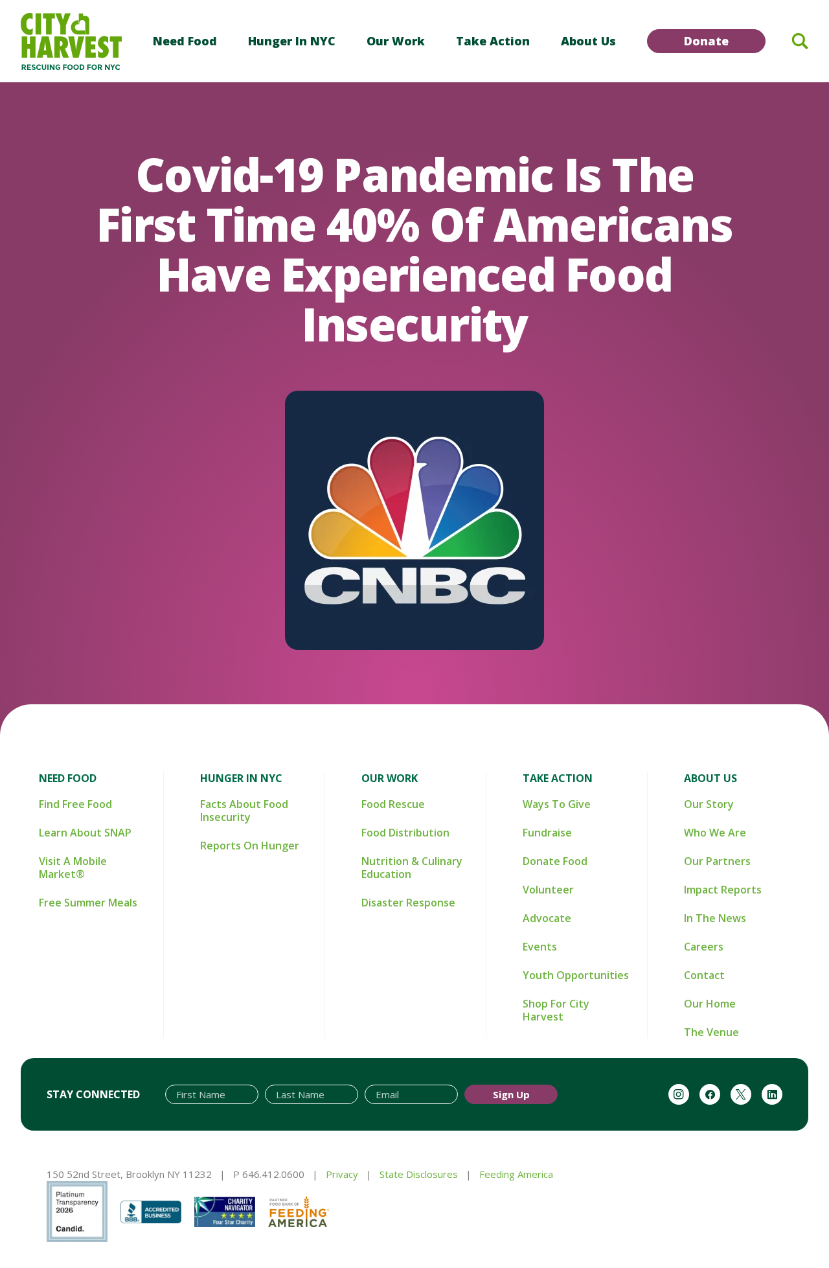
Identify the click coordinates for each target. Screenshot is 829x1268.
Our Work (396, 41)
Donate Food (555, 861)
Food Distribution (405, 832)
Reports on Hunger (249, 845)
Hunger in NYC (291, 41)
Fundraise (547, 832)
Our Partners (717, 861)
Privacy (342, 1174)
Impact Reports (723, 889)
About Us (588, 41)
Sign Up (511, 1094)
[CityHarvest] (71, 41)
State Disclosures (419, 1174)
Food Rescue (393, 804)
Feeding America (516, 1174)
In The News (715, 918)
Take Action (493, 41)
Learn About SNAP (85, 832)
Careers (703, 946)
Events (540, 946)
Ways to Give (557, 804)
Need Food (185, 41)
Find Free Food (75, 804)
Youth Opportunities (576, 975)
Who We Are (715, 832)
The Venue (711, 1032)
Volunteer (548, 889)
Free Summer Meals (88, 902)
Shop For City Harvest (556, 1010)
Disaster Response (408, 902)
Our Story (709, 804)
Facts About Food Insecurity (244, 810)
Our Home (710, 1004)
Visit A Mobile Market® (73, 867)
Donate (706, 41)
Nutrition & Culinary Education (411, 867)
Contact (704, 975)
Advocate (547, 918)
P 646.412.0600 (268, 1174)
